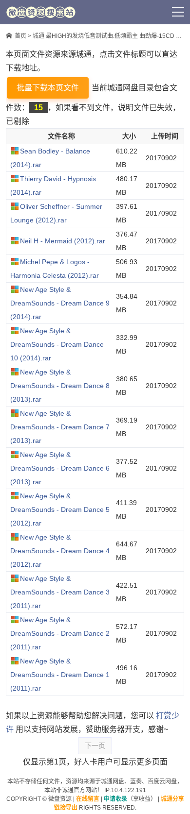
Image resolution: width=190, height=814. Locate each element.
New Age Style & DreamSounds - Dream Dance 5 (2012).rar (60, 509)
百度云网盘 (162, 781)
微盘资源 (60, 799)
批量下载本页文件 (48, 88)
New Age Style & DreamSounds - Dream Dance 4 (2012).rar (60, 550)
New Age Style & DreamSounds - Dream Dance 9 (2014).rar (60, 303)
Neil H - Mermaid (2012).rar (62, 241)
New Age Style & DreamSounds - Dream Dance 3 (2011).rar (60, 592)
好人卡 (115, 12)
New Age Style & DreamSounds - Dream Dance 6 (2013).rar (60, 468)
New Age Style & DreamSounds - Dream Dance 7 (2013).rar (60, 426)
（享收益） (130, 799)
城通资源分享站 (41, 12)
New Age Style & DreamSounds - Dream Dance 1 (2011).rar (60, 674)
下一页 (95, 745)
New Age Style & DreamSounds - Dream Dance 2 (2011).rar (60, 633)
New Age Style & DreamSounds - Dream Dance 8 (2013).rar (60, 385)
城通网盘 (112, 781)
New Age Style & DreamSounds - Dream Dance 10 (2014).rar (57, 344)
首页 (20, 36)
